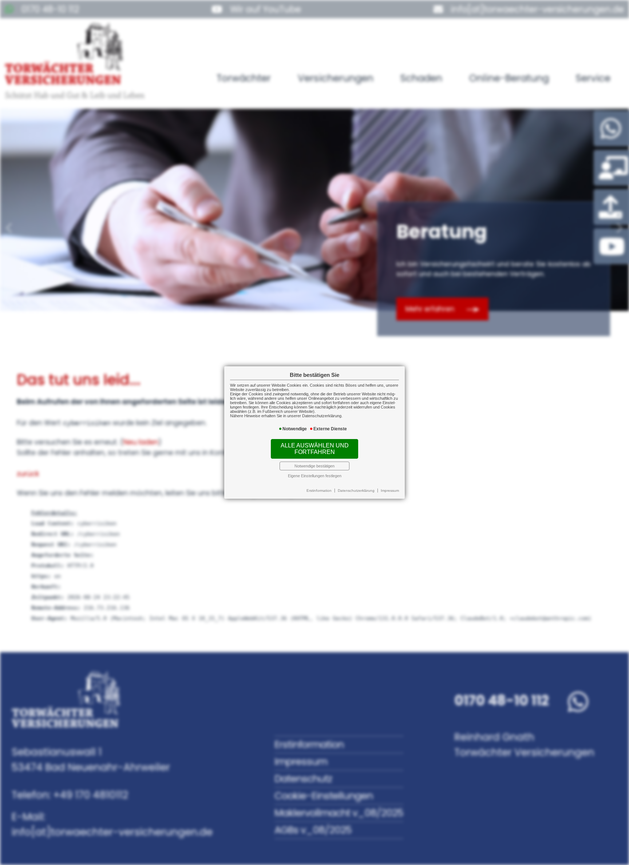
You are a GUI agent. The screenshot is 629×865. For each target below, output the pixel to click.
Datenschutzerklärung (356, 491)
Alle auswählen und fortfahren (315, 448)
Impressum (390, 491)
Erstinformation (319, 491)
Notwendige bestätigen (314, 466)
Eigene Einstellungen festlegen (314, 476)
